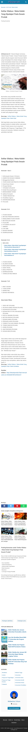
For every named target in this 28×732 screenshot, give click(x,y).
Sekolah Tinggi (18, 672)
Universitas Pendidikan (20, 685)
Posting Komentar (5, 21)
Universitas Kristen (19, 682)
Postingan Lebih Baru (7, 620)
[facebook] (4, 506)
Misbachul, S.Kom (14, 701)
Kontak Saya (17, 720)
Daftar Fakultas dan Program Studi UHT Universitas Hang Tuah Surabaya (17, 661)
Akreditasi (4, 672)
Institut (4, 675)
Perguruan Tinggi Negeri (8, 677)
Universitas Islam (19, 677)
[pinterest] (17, 506)
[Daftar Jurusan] (14, 2)
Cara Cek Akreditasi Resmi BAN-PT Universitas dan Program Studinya (17, 639)
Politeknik (4, 684)
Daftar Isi (10, 720)
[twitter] (11, 506)
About (22, 720)
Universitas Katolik (19, 680)
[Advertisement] (14, 38)
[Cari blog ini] (26, 2)
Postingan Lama (22, 620)
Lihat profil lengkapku (14, 708)
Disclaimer (14, 722)
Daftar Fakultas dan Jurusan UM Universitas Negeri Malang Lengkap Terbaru (17, 654)
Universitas (18, 675)
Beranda (5, 720)
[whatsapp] (23, 506)
